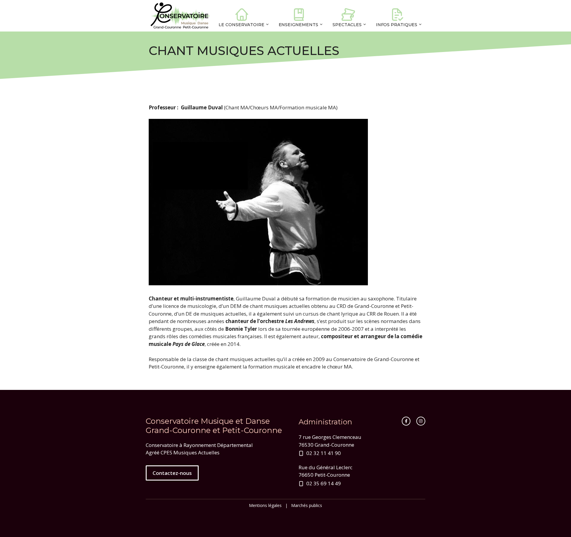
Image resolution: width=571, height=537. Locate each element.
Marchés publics (306, 505)
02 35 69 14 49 (323, 483)
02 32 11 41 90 (323, 453)
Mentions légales (265, 505)
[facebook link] (406, 421)
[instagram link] (420, 421)
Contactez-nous (172, 473)
